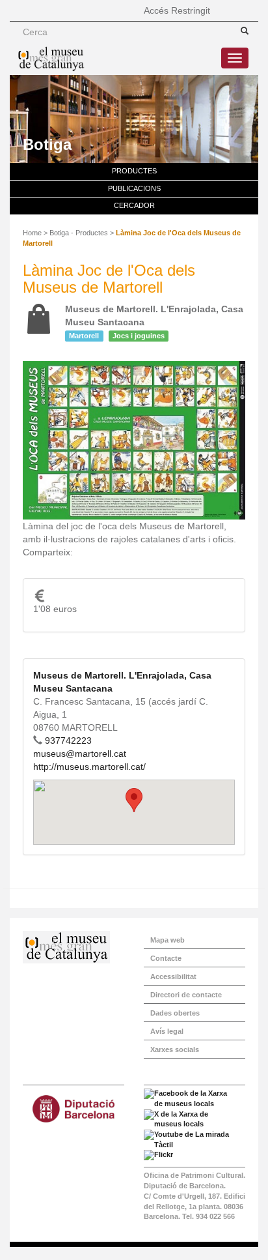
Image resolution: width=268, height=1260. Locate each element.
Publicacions (134, 188)
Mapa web (167, 940)
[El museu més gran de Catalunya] (51, 58)
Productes (134, 171)
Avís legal (166, 1031)
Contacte (165, 958)
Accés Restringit (177, 10)
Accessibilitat (173, 976)
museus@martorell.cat (79, 753)
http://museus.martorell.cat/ (89, 766)
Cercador (134, 205)
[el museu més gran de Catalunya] (73, 947)
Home (32, 233)
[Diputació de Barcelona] (73, 1108)
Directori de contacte (186, 995)
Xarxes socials (174, 1049)
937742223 (68, 740)
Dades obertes (175, 1013)
